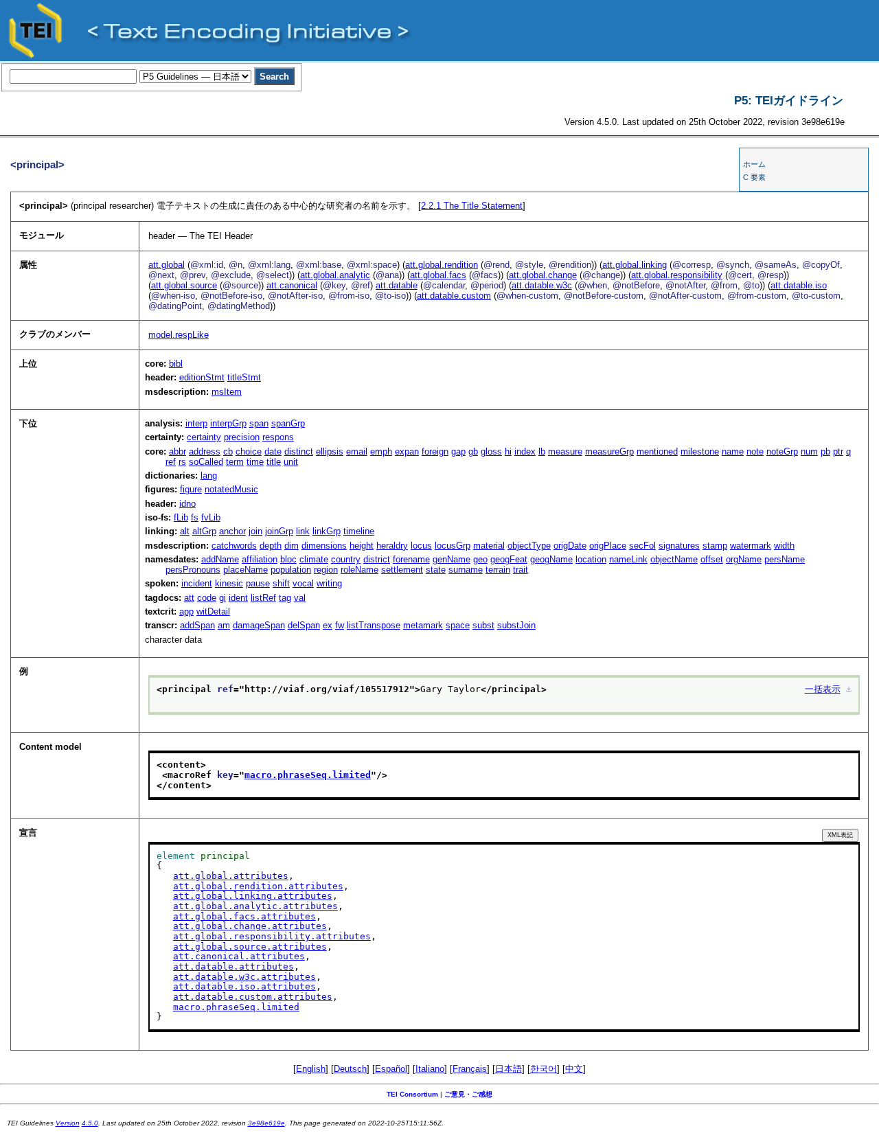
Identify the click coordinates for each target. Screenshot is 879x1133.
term (235, 462)
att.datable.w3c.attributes (244, 977)
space (458, 625)
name (733, 451)
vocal (303, 583)
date (273, 451)
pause (258, 583)
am (224, 625)
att (189, 598)
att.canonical (291, 285)
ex (327, 625)
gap (458, 451)
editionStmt (202, 377)
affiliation (259, 559)
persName (784, 559)
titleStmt (244, 377)
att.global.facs (438, 275)
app (186, 611)
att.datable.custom (454, 295)
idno (187, 504)
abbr (177, 451)
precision (242, 437)
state (436, 569)
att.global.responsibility (676, 275)
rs (182, 462)
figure (191, 489)
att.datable (397, 285)
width (784, 545)
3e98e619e (266, 1123)
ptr (838, 451)
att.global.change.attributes (250, 926)
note (755, 451)
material (489, 545)
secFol (642, 545)
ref (170, 462)
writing (329, 583)
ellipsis (329, 451)
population (291, 569)
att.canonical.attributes (239, 956)
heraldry (392, 545)
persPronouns (192, 569)
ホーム (754, 164)
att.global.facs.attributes (244, 916)
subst (483, 625)
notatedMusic (231, 489)
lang (209, 475)
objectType (529, 545)
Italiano (429, 1069)
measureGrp (609, 451)
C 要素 (754, 177)
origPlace (607, 545)
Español (391, 1069)
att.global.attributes (230, 876)
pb (825, 451)
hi (508, 451)
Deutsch (350, 1069)
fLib (181, 517)
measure (565, 451)
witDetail (213, 611)
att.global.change (543, 275)
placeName (245, 569)
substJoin (516, 625)
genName (451, 559)
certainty (204, 437)
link (303, 531)
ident (238, 598)
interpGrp (228, 423)
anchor (232, 531)
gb (473, 451)
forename (411, 559)
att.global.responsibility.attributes (272, 936)
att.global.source (184, 285)
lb (541, 451)
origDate (569, 545)
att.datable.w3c (542, 285)
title (273, 462)
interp (196, 423)
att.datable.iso (798, 285)
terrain (498, 569)
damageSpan (259, 625)
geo (480, 559)
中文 (574, 1069)
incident (196, 583)
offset (711, 559)
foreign (435, 451)
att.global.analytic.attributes (255, 906)
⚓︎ (849, 689)
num (809, 451)
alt (185, 531)
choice (249, 451)
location (590, 559)
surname (465, 569)
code (206, 598)
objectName (674, 559)
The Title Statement (472, 206)
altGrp (204, 531)
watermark (750, 545)
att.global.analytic (335, 275)
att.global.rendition (441, 265)
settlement (402, 569)
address (204, 451)
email (356, 451)
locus (421, 545)
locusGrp (452, 545)
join (255, 531)
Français (470, 1069)
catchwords (234, 545)
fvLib (210, 517)
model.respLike (178, 335)
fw (339, 625)
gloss (491, 451)
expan (407, 451)
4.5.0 (90, 1123)
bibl (176, 363)
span (259, 423)
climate (313, 559)
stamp (715, 545)
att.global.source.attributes (250, 946)
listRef (263, 598)
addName (220, 559)
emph (381, 451)
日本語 (508, 1069)
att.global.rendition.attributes (258, 886)
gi (222, 598)
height (362, 545)
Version (68, 1123)
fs (194, 517)
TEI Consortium (412, 1094)
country (346, 559)
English (311, 1069)
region (326, 569)
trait (520, 569)
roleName (359, 569)
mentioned (657, 451)
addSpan (197, 625)
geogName (551, 559)
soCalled (206, 462)
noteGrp (782, 451)
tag (285, 598)
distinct (298, 451)
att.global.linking (634, 265)
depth (271, 545)
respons (278, 437)
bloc (288, 559)
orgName (744, 559)
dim (291, 545)
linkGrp (326, 531)
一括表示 (823, 689)
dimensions (324, 545)
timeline (358, 531)
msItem (227, 392)
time (255, 462)
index (525, 451)
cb (228, 451)
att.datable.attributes (233, 966)
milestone (700, 451)
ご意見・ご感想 (468, 1094)
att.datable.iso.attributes (244, 986)
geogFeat (508, 559)
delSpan (304, 625)
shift (281, 583)
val (300, 598)
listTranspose (373, 625)
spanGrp (288, 423)
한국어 (543, 1069)
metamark (423, 625)
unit (291, 462)
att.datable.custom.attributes (252, 997)
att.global (166, 265)
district (376, 559)
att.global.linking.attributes (252, 896)
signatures (679, 545)
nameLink (628, 559)
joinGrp (279, 531)
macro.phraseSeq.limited (307, 775)
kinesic (229, 583)
